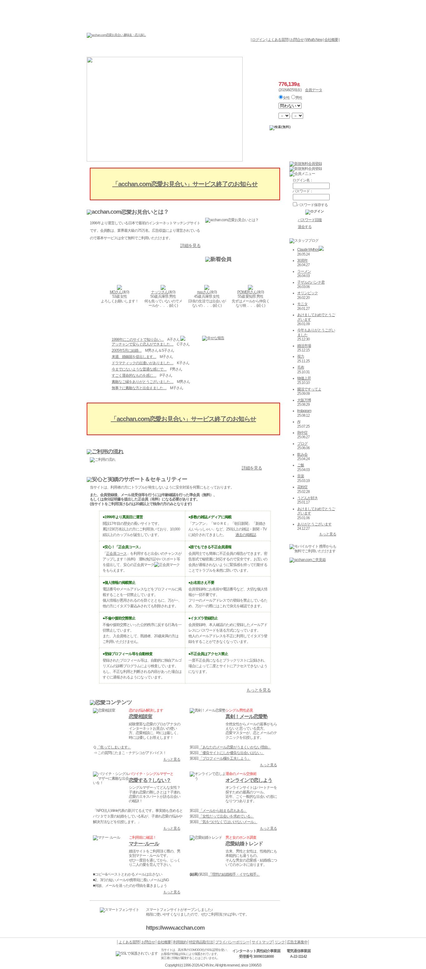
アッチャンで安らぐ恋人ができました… (142, 344)
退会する (305, 227)
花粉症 (302, 487)
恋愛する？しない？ (150, 780)
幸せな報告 (241, 50)
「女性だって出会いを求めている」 (226, 816)
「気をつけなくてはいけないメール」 (228, 822)
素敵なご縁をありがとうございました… (142, 382)
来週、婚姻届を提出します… (134, 357)
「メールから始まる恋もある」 (223, 810)
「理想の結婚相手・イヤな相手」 (234, 874)
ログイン (259, 39)
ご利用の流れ (202, 50)
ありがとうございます (314, 524)
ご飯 (300, 465)
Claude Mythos (308, 249)
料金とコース (163, 50)
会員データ (280, 50)
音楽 (300, 476)
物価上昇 (304, 378)
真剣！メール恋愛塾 (246, 716)
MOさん (116, 292)
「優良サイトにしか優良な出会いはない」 (231, 753)
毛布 (300, 367)
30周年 (302, 260)
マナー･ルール (144, 843)
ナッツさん (159, 292)
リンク (279, 942)
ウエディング (319, 50)
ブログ (302, 443)
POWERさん (247, 292)
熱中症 (302, 432)
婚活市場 (304, 346)
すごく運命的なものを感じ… (134, 375)
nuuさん (203, 292)
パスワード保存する (312, 205)
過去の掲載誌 (245, 535)
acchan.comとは (124, 50)
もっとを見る (258, 690)
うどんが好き (307, 498)
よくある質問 (278, 39)
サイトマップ (262, 942)
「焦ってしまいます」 (114, 747)
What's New (314, 39)
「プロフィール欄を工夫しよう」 (224, 758)
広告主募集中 (297, 942)
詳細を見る (190, 245)
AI (298, 422)
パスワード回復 (310, 220)
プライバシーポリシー (232, 942)
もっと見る (171, 759)
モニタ (302, 304)
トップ (96, 50)
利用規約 (180, 942)
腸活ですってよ (309, 389)
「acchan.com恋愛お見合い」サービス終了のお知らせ (185, 184)
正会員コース (116, 553)
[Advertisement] (213, 16)
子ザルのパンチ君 (311, 282)
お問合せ (297, 39)
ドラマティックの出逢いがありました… (142, 363)
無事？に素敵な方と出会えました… (139, 388)
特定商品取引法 (201, 942)
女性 (286, 98)
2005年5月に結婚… (127, 350)
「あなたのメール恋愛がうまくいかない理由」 (235, 747)
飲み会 (302, 454)
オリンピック (307, 293)
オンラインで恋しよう (248, 780)
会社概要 (331, 39)
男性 (298, 98)
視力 (300, 356)
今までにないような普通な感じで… (139, 369)
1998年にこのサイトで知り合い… (138, 339)
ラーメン (304, 271)
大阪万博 (304, 400)
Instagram (304, 411)
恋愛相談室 (140, 716)
